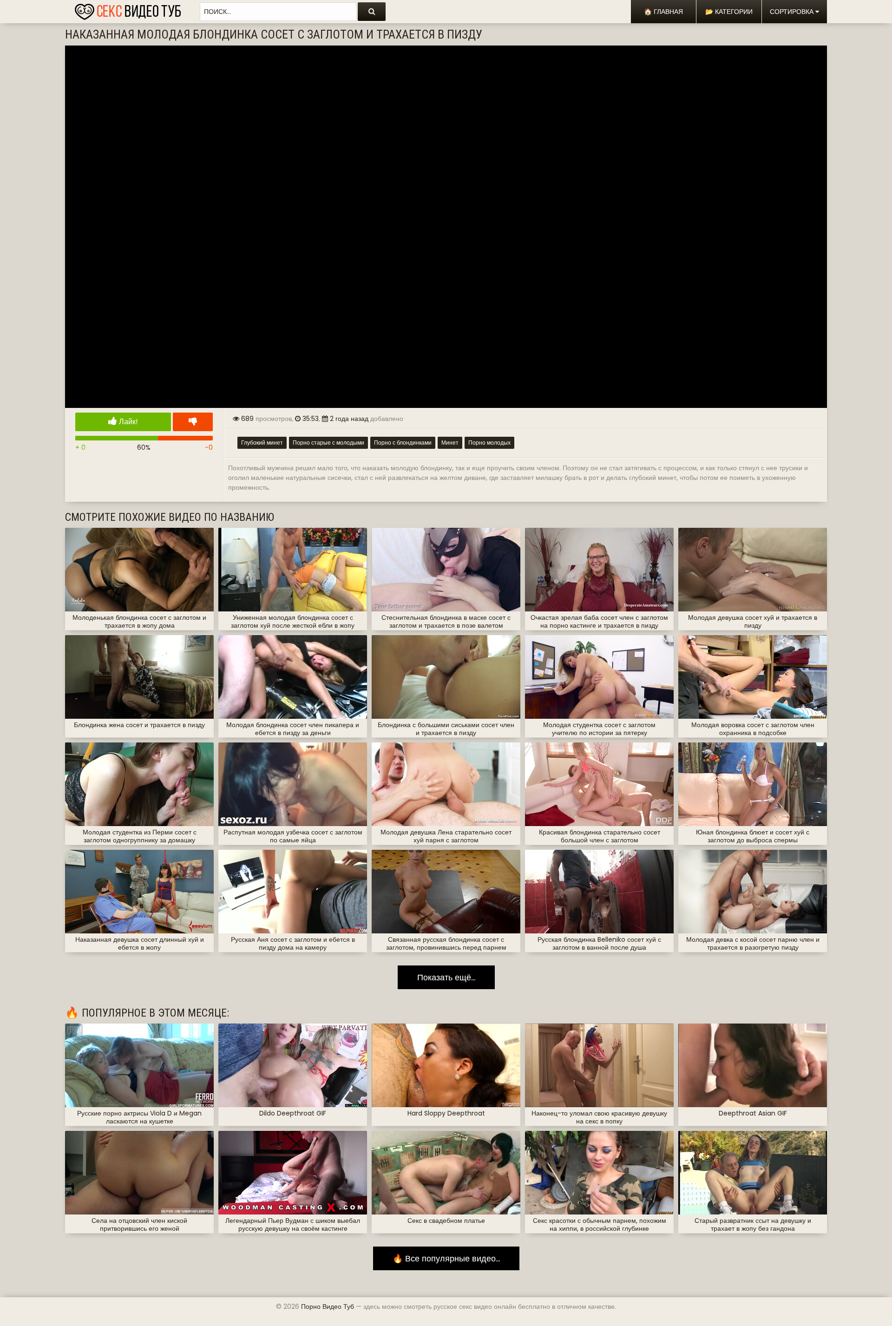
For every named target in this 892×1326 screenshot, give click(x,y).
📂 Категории (729, 11)
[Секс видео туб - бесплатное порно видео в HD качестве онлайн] (127, 9)
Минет (450, 442)
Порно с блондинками (403, 442)
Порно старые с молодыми (328, 442)
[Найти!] (372, 11)
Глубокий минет (262, 442)
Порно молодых (489, 442)
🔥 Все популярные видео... (446, 1258)
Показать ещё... (446, 977)
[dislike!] (193, 422)
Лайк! (127, 421)
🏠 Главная (663, 11)
